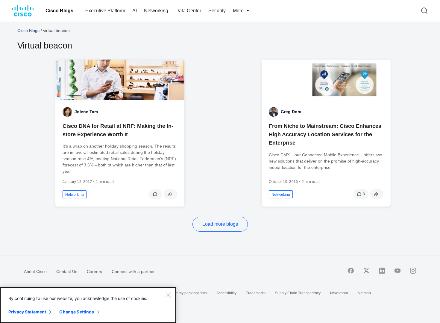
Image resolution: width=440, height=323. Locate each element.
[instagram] (413, 271)
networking (74, 194)
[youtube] (397, 271)
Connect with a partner (133, 271)
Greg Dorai (292, 111)
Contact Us (66, 271)
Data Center (188, 10)
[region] (88, 305)
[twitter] (366, 271)
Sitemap (364, 293)
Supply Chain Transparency (298, 293)
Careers (94, 271)
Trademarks (255, 293)
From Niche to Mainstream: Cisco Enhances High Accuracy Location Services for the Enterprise (325, 134)
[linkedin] (382, 271)
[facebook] (351, 271)
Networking (156, 10)
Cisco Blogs (59, 10)
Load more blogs (220, 224)
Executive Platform (105, 10)
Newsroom (339, 293)
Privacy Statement (27, 311)
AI (134, 10)
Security (217, 10)
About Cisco (35, 271)
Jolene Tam (86, 111)
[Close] (168, 295)
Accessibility (226, 293)
